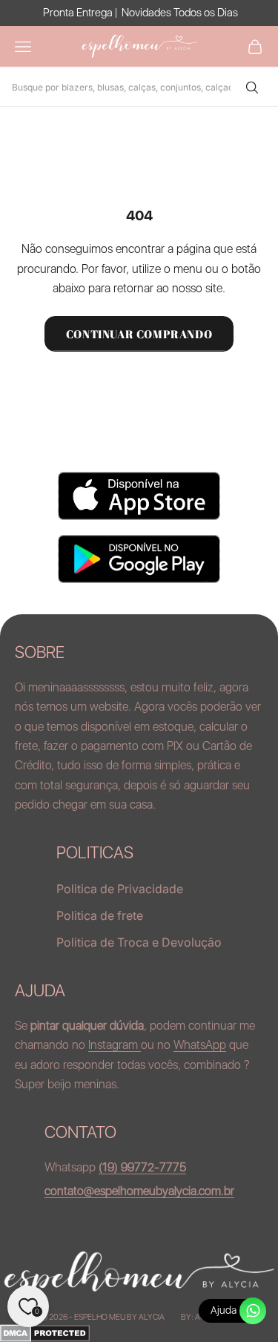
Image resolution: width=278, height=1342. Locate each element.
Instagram (114, 1045)
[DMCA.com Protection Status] (139, 1333)
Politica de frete (99, 915)
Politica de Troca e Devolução (139, 942)
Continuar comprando (139, 333)
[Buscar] (251, 87)
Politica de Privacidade (119, 888)
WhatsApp (199, 1045)
